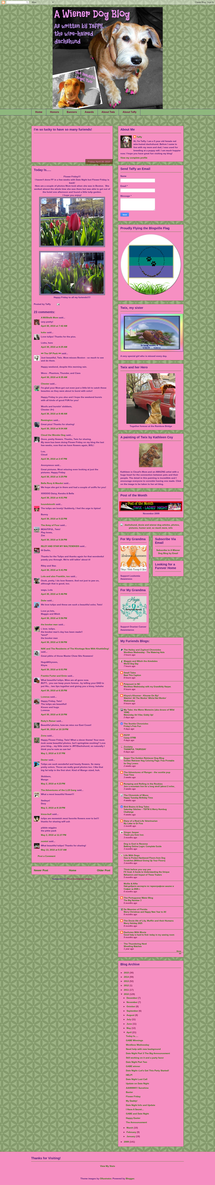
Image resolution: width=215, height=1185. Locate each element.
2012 (127, 985)
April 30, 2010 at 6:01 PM (54, 669)
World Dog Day (131, 664)
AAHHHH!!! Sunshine (137, 1088)
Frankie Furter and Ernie (54, 676)
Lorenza (45, 697)
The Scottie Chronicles (136, 723)
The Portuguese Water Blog (138, 898)
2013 (127, 981)
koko (43, 332)
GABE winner (133, 1066)
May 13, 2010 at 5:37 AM (54, 850)
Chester (45, 383)
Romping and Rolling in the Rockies (143, 784)
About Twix (108, 112)
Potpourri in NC (132, 684)
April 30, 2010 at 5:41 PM (54, 570)
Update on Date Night (137, 1083)
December (132, 998)
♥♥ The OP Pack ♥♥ (51, 353)
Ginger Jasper (131, 832)
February (132, 1132)
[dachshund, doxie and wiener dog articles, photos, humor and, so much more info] (150, 528)
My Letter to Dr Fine (133, 823)
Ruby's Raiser (48, 721)
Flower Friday (133, 1096)
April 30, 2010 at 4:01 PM (54, 497)
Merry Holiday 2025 (133, 923)
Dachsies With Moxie (135, 932)
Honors (54, 112)
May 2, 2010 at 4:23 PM (53, 783)
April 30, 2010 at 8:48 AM (54, 413)
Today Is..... (42, 170)
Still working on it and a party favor (145, 1057)
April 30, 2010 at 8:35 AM (54, 377)
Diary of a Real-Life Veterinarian (141, 821)
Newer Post (41, 870)
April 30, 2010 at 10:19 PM (54, 729)
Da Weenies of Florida (135, 909)
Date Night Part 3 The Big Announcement (148, 1053)
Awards (89, 112)
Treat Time (129, 775)
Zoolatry (128, 746)
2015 (127, 972)
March (130, 1127)
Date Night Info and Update (140, 1105)
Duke (43, 600)
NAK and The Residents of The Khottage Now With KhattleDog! (75, 648)
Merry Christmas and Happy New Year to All (145, 912)
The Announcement (136, 1122)
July (129, 1019)
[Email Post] (58, 304)
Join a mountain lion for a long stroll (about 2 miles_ (149, 786)
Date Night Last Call (136, 1079)
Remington (47, 420)
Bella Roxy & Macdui (52, 483)
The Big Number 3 (132, 900)
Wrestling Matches (133, 946)
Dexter (44, 760)
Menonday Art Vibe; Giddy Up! (138, 715)
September (133, 1011)
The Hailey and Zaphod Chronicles (142, 649)
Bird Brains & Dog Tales (136, 806)
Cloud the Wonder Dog (53, 435)
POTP (127, 735)
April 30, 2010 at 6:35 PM (54, 690)
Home (38, 112)
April (129, 1032)
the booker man (49, 624)
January (131, 1136)
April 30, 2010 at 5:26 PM (54, 539)
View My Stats (107, 1166)
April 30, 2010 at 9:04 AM (54, 428)
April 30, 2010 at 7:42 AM (54, 326)
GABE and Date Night (137, 1113)
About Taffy (129, 112)
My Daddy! (131, 1101)
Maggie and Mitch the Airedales (141, 661)
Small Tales (130, 672)
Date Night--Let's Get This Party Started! (147, 1070)
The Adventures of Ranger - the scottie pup (147, 772)
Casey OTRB (130, 738)
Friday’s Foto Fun (132, 726)
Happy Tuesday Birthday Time (138, 798)
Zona (43, 735)
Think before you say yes (137, 869)
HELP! (129, 1075)
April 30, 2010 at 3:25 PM (54, 476)
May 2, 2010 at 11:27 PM (53, 835)
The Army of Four (50, 525)
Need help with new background (143, 1049)
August (131, 1015)
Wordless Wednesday (137, 1045)
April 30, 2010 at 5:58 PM (54, 642)
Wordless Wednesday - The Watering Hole (144, 652)
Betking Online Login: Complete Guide (142, 846)
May (129, 1028)
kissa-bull (46, 814)
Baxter (129, 1092)
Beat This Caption (132, 675)
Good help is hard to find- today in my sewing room (149, 935)
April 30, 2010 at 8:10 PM (54, 714)
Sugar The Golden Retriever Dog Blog (144, 758)
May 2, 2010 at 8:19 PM (53, 808)
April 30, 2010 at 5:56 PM (54, 618)
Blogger (130, 1178)
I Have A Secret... (135, 1109)
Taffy (139, 137)
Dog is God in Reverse (136, 844)
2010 (127, 994)
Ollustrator (105, 1178)
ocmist (44, 841)
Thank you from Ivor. (134, 835)
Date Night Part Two (136, 1062)
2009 (127, 1141)
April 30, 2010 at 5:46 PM (54, 594)
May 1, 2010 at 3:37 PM (53, 753)
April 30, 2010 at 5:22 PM (54, 518)
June (130, 1024)
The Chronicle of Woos (136, 795)
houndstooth (48, 504)
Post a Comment (46, 856)
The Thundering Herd (135, 943)
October (131, 1006)
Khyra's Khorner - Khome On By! (141, 695)
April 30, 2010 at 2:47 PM (54, 459)
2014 (127, 977)
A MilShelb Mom (49, 317)
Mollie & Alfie (131, 883)
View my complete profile (133, 157)
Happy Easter (133, 1118)
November (132, 1002)
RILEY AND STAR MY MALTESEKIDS (60, 546)
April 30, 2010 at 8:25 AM (54, 347)
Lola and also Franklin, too (55, 576)
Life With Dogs (132, 855)
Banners (72, 112)
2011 (127, 990)
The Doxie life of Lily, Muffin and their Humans (149, 920)
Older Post (103, 870)
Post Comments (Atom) (79, 879)
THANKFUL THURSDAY (135, 749)
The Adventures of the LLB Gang (58, 790)
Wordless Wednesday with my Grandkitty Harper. (147, 686)
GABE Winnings (134, 1040)
